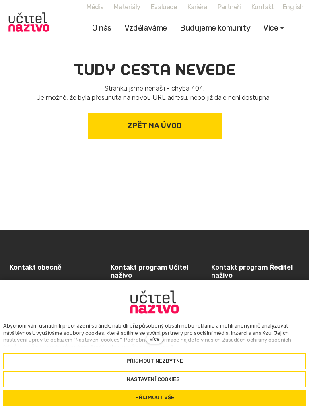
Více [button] (270, 28)
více (155, 339)
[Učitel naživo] (29, 22)
